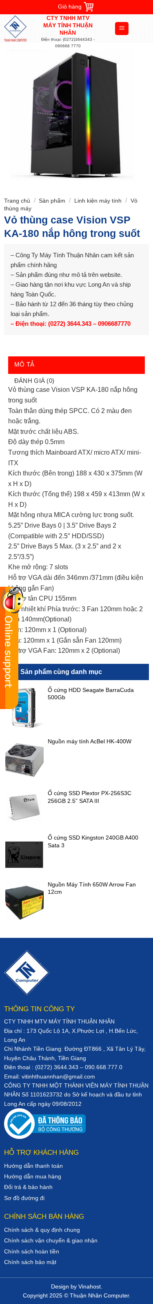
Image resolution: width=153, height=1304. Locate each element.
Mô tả (24, 364)
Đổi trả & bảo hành (28, 1187)
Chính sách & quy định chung (42, 1230)
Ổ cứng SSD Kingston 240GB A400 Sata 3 (93, 841)
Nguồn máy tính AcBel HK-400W (89, 741)
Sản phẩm (52, 200)
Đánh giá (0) (34, 380)
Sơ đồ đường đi (24, 1198)
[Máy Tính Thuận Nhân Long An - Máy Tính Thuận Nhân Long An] (22, 28)
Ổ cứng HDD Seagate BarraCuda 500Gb (91, 694)
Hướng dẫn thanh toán (33, 1166)
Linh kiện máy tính (98, 200)
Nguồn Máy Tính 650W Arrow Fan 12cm (92, 888)
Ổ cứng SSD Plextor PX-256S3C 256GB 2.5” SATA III (89, 797)
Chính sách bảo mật (30, 1262)
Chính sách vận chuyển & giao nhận (51, 1240)
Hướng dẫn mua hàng (32, 1176)
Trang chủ (17, 200)
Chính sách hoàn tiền (31, 1251)
